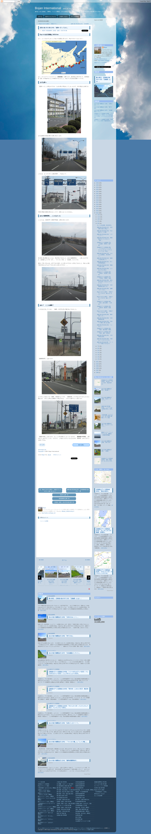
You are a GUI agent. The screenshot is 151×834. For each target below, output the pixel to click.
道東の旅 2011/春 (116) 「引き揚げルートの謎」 (104, 231)
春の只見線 (78, 817)
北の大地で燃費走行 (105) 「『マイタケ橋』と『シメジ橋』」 (68, 741)
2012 (97, 213)
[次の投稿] (80, 491)
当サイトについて (50, 16)
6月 (98, 348)
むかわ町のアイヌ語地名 (53, 669)
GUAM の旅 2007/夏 (99, 788)
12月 (98, 214)
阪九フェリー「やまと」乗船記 (46, 796)
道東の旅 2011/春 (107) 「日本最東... (80, 23)
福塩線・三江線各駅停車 (82, 791)
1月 (98, 359)
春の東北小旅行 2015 (62, 795)
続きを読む (81, 444)
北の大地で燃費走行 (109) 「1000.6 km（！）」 (64, 617)
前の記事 (42, 444)
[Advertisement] (64, 474)
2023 (97, 189)
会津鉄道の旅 (79, 815)
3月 (98, 354)
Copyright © (41, 451)
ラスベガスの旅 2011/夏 (100, 784)
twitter (61, 828)
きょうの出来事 (98, 795)
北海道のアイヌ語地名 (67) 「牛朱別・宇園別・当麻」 (104, 277)
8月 (98, 223)
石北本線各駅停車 (80, 784)
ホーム (40, 16)
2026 (97, 183)
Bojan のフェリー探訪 (43, 786)
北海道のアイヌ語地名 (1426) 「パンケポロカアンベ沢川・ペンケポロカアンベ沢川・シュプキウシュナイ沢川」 (103, 115)
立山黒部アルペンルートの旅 (83, 821)
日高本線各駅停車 (80, 782)
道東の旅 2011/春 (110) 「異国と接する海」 (104, 266)
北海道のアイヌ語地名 (43, 784)
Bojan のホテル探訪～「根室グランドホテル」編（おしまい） (105, 293)
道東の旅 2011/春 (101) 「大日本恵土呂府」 (104, 336)
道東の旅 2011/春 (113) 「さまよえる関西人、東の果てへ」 (104, 255)
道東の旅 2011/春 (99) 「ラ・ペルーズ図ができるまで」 (105, 343)
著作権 (71, 828)
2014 (97, 208)
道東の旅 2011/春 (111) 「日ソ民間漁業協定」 (104, 262)
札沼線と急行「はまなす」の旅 (83, 803)
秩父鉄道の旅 (79, 819)
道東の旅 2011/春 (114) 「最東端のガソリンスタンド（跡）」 (104, 239)
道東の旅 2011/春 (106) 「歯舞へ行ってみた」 (104, 289)
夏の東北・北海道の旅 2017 (64, 788)
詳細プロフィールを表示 (100, 62)
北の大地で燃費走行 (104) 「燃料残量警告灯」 (63, 760)
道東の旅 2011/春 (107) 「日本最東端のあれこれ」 (104, 285)
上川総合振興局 (51, 596)
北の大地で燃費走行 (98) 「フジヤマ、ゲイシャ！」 (107, 425)
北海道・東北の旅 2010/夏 (63, 809)
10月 (98, 219)
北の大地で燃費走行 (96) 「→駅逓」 (106, 450)
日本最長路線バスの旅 (81, 805)
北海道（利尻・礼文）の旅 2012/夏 (66, 803)
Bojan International (48, 8)
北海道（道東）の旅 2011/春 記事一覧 (64, 502)
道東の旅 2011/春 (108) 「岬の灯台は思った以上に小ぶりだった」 (104, 281)
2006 (97, 372)
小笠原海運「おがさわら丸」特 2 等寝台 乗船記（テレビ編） (107, 416)
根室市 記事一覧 (64, 495)
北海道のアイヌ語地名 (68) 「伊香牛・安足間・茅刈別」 (104, 273)
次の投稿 (87, 559)
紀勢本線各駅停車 (80, 793)
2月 (98, 357)
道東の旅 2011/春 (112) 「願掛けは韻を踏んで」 (104, 259)
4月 (98, 352)
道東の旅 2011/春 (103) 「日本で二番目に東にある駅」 (104, 322)
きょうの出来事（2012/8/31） (104, 225)
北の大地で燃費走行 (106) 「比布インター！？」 (64, 723)
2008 (97, 368)
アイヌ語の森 (41, 782)
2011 (97, 361)
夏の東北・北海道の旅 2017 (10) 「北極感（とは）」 (65, 598)
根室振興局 (49, 30)
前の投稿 (41, 559)
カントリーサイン (51, 650)
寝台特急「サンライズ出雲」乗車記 (85, 789)
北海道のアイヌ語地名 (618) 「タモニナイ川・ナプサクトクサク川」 (104, 571)
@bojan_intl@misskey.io (68, 511)
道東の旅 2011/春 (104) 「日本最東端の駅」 (104, 318)
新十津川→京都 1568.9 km (82, 799)
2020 (97, 195)
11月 (98, 217)
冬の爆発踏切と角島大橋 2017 (64, 786)
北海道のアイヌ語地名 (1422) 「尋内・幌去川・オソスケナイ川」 (107, 460)
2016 (97, 204)
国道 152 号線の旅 (61, 813)
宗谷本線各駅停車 (80, 795)
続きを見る (43, 610)
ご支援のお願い (90, 829)
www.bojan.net (42, 449)
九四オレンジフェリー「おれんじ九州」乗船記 (44, 790)
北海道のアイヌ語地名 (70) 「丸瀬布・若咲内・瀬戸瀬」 (104, 244)
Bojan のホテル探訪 (99, 789)
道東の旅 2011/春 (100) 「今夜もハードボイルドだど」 (104, 339)
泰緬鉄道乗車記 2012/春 (100, 782)
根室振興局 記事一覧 (64, 498)
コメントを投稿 (44, 521)
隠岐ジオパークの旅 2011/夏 (64, 805)
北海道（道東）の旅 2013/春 (64, 801)
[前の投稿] (40, 489)
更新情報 (66, 828)
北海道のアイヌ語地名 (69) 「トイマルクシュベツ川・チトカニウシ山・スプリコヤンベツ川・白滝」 (104, 249)
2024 (97, 187)
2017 (97, 202)
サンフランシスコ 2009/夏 (101, 786)
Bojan (105, 47)
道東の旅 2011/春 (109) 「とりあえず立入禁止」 (104, 269)
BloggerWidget (87, 774)
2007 (97, 370)
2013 (97, 210)
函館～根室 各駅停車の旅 (82, 809)
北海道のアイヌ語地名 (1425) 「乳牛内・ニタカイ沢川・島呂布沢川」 (103, 120)
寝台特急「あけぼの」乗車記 (83, 813)
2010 (97, 364)
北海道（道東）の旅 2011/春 (60, 30)
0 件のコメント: (57, 454)
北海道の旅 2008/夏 (62, 815)
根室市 (44, 30)
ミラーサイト (82, 829)
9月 (98, 221)
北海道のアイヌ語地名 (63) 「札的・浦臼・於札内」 (104, 332)
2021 (97, 193)
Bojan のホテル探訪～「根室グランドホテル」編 (105, 311)
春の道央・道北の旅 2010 (63, 811)
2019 (97, 198)
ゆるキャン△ (99, 828)
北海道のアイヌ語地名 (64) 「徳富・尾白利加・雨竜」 (104, 329)
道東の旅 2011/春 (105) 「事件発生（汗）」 (104, 315)
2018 (97, 200)
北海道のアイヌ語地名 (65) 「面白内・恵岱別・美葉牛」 (104, 308)
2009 (97, 366)
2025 (97, 185)
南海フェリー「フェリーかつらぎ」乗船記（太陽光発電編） (107, 434)
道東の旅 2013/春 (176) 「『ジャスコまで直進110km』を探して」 (107, 408)
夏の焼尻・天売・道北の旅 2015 (65, 793)
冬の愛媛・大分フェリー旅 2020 (65, 784)
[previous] (39, 577)
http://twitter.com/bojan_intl (48, 513)
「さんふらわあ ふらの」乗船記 (46, 810)
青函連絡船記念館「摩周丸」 (83, 811)
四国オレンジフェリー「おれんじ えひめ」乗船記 (45, 794)
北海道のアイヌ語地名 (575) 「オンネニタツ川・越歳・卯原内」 (104, 530)
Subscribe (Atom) (91, 828)
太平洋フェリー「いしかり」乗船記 (47, 806)
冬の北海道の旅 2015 (62, 797)
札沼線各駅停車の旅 (81, 801)
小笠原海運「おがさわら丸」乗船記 (47, 788)
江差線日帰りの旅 (80, 797)
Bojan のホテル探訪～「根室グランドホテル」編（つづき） (105, 298)
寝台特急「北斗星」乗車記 (82, 807)
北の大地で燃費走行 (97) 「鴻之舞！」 (106, 389)
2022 (97, 191)
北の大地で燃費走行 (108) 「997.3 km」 (61, 636)
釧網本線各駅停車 (80, 786)
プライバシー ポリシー (80, 828)
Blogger (75, 829)
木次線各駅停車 (79, 788)
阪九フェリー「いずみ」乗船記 (46, 801)
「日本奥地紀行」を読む (100, 791)
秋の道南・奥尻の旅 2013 (63, 799)
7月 (98, 346)
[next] (88, 577)
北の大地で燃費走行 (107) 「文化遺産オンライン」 (65, 653)
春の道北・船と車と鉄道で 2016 (65, 791)
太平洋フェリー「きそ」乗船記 (46, 808)
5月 (98, 350)
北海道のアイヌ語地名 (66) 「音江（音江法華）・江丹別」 (104, 303)
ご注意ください (63, 16)
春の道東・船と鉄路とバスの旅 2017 (66, 789)
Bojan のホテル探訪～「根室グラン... (48, 23)
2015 (97, 206)
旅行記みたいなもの (99, 793)
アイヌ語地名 (75, 16)
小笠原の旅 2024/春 (62, 782)
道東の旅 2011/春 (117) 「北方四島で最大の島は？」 (104, 228)
